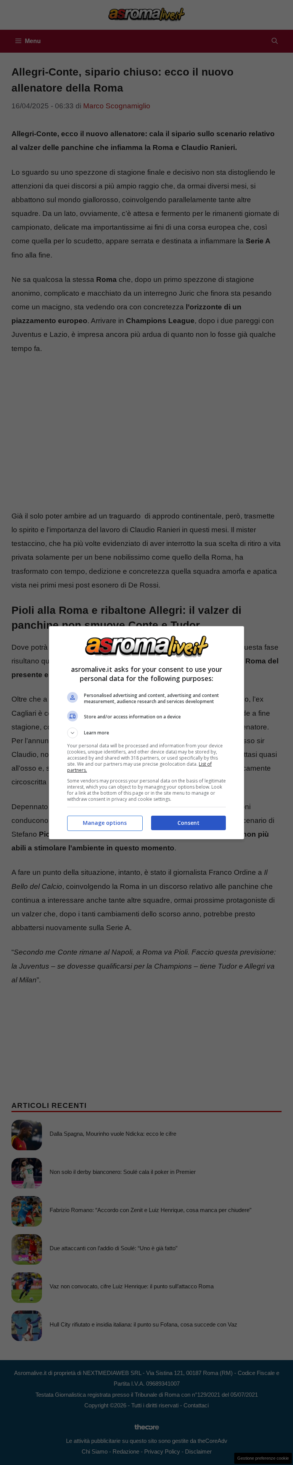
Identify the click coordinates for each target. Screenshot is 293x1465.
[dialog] (146, 732)
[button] (146, 733)
